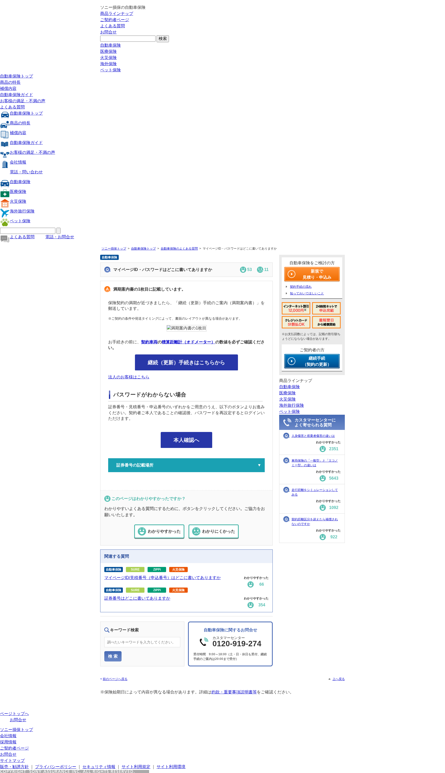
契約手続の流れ (301, 286)
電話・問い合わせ (26, 172)
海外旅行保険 (22, 211)
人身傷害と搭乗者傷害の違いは (313, 436)
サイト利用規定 (136, 766)
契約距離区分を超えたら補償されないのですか (315, 521)
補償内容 (8, 88)
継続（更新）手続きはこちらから (186, 362)
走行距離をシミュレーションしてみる (315, 492)
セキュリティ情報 (98, 766)
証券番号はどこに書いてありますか (137, 598)
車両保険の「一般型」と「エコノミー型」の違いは (315, 463)
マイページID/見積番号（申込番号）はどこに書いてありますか (162, 577)
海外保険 (108, 64)
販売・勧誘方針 (14, 766)
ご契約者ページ (114, 20)
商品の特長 (10, 82)
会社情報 (18, 162)
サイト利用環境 (171, 766)
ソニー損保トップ (113, 248)
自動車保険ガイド (16, 94)
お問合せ (108, 32)
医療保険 (108, 51)
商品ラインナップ (116, 13)
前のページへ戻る (115, 679)
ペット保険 (110, 70)
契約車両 (149, 342)
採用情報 (8, 742)
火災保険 (108, 57)
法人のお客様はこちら (128, 377)
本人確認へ (186, 440)
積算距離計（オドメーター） (188, 342)
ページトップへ (14, 713)
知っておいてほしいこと (307, 293)
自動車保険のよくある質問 (179, 248)
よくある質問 (112, 26)
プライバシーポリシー (55, 766)
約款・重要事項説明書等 (234, 692)
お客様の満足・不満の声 (22, 101)
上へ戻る (338, 679)
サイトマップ (12, 760)
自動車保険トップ (16, 76)
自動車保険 (110, 45)
